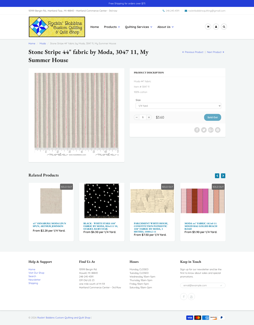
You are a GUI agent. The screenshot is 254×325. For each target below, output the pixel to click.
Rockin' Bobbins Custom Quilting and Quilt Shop (63, 317)
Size (138, 100)
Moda (43, 43)
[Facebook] (183, 296)
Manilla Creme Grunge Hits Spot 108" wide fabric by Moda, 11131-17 (202, 226)
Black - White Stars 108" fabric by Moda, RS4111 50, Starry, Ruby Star (50, 226)
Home (94, 27)
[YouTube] (191, 296)
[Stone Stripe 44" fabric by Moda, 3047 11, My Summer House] (76, 115)
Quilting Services (137, 27)
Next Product (214, 52)
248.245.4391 (172, 10)
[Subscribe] (221, 285)
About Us (163, 27)
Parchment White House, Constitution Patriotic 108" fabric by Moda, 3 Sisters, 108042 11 (101, 227)
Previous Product (193, 52)
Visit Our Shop (36, 272)
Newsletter (35, 279)
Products (110, 27)
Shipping (33, 283)
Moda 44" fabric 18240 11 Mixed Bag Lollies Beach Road (150, 226)
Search (32, 276)
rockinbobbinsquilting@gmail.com (206, 10)
